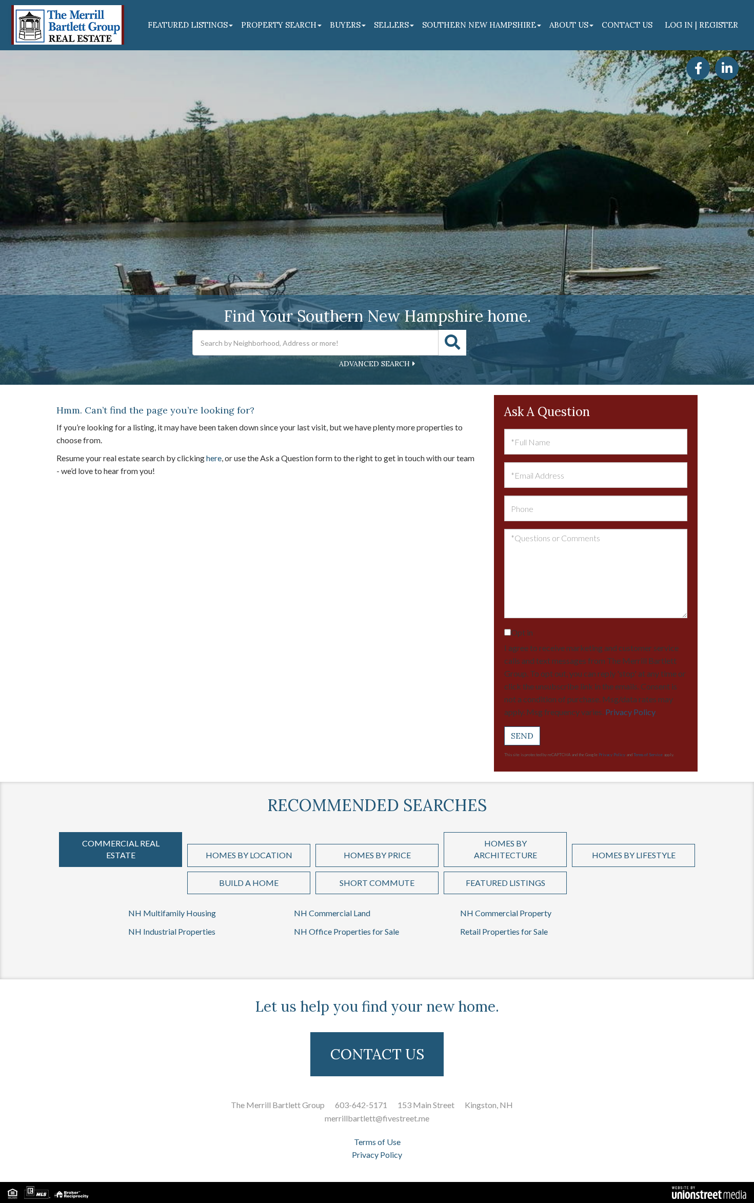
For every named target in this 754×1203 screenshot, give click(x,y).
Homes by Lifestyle (634, 855)
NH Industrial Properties (171, 931)
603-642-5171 (361, 1105)
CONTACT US (377, 1054)
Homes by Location (249, 855)
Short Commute (377, 883)
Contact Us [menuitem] (627, 25)
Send (522, 736)
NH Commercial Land (332, 913)
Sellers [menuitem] (391, 25)
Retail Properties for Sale (504, 931)
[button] (452, 343)
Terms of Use (377, 1142)
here (214, 458)
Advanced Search (374, 363)
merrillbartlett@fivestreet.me (377, 1118)
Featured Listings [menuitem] (188, 25)
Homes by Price (377, 855)
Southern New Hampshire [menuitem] (479, 25)
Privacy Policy (630, 712)
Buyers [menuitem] (345, 25)
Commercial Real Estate (121, 849)
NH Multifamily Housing (172, 913)
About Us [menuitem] (568, 25)
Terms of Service (648, 754)
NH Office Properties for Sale (346, 931)
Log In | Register (701, 25)
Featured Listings (505, 883)
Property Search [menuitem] (278, 25)
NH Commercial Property (505, 913)
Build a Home (249, 883)
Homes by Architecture (505, 849)
